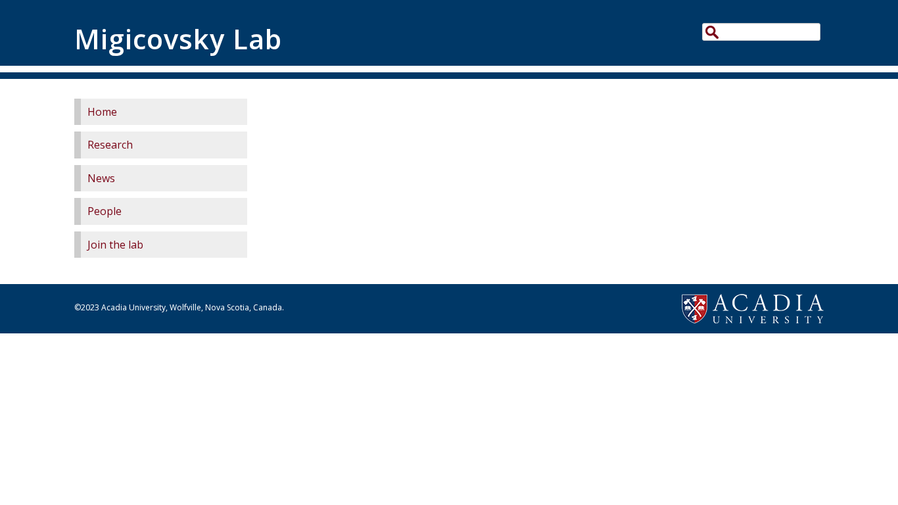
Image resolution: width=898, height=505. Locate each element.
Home (102, 112)
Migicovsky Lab (178, 38)
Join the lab (115, 244)
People (104, 211)
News (101, 178)
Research (110, 144)
